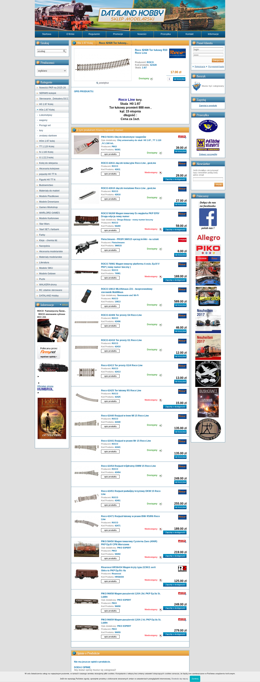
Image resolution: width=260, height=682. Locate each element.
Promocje (118, 34)
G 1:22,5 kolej (46, 157)
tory (41, 130)
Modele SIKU (46, 268)
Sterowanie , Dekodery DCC (54, 98)
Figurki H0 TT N (47, 179)
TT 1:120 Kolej (46, 146)
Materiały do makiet (49, 190)
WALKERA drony (48, 284)
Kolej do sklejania (48, 163)
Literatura (44, 262)
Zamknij (195, 679)
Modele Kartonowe (49, 218)
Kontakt (189, 34)
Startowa (46, 34)
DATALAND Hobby (49, 295)
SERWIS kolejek (47, 93)
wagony (43, 120)
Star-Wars (44, 224)
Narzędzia (44, 246)
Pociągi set (45, 125)
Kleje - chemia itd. (48, 240)
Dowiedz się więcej (179, 679)
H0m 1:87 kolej (47, 141)
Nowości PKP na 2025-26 (52, 87)
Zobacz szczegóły (208, 154)
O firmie (70, 34)
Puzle (42, 279)
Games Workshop (48, 207)
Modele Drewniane (49, 201)
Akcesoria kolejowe (49, 168)
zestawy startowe (48, 135)
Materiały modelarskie (50, 257)
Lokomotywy (45, 115)
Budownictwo (46, 185)
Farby (42, 235)
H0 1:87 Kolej (46, 104)
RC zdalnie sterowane (50, 290)
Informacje (213, 34)
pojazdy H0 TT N (48, 174)
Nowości (141, 34)
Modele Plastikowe (49, 196)
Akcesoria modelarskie (51, 251)
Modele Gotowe (47, 273)
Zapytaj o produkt (208, 105)
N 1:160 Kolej (46, 152)
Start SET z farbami (49, 229)
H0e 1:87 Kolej (47, 109)
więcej (65, 304)
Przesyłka (166, 34)
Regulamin (94, 34)
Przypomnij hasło (216, 66)
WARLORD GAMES (49, 212)
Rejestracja (200, 66)
